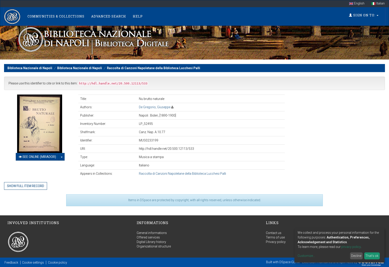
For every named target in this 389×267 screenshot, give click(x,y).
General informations (152, 233)
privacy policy (351, 247)
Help (138, 16)
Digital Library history (151, 242)
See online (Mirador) (39, 157)
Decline (356, 256)
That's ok (371, 256)
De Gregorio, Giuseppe (154, 107)
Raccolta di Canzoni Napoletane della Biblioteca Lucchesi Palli (153, 68)
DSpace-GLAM (289, 262)
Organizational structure (154, 246)
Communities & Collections (55, 16)
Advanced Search (108, 16)
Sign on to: (364, 15)
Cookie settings (33, 262)
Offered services (148, 237)
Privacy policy (276, 242)
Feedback (11, 262)
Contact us (273, 233)
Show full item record (25, 186)
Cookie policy (57, 262)
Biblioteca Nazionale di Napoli (29, 68)
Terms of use (275, 237)
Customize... (306, 256)
